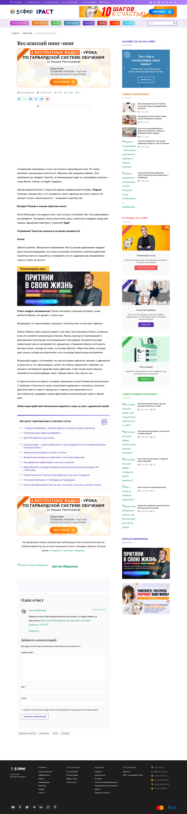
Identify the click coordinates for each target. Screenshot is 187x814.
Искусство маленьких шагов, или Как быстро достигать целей (153, 506)
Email (23, 698)
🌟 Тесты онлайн (159, 788)
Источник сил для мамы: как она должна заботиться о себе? (152, 405)
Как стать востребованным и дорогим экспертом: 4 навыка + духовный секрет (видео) (151, 131)
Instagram (55, 550)
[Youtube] (150, 2)
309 (154, 409)
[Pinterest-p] (175, 2)
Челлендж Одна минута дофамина (42, 433)
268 (154, 437)
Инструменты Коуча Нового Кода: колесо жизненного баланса (152, 117)
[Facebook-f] (154, 2)
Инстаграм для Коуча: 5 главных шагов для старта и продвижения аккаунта (152, 106)
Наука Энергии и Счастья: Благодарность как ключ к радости (57, 475)
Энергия (56, 23)
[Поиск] (174, 23)
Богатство (89, 23)
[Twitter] (158, 2)
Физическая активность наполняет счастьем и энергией (54, 457)
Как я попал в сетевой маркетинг (152, 487)
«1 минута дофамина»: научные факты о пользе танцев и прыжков (59, 428)
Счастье (115, 23)
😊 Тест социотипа (160, 780)
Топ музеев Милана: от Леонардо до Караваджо (49, 480)
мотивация (44, 733)
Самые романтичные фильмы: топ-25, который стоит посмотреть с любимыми (153, 175)
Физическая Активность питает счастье (45, 452)
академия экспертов (27, 733)
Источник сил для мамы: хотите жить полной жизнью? (154, 432)
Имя (23, 687)
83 (154, 511)
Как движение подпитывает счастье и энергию (49, 462)
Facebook (67, 550)
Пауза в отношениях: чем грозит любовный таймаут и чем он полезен (153, 142)
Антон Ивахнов (37, 610)
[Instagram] (167, 2)
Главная (15, 33)
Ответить (34, 630)
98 (154, 491)
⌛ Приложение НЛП (160, 784)
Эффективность (40, 23)
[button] (19, 99)
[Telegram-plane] (162, 2)
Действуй (27, 33)
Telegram (79, 550)
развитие (65, 733)
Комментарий (27, 653)
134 (154, 465)
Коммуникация (72, 23)
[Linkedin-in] (171, 2)
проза (55, 733)
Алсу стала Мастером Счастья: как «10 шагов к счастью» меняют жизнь (62, 484)
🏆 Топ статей (157, 767)
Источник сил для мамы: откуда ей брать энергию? (153, 460)
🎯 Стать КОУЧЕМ (158, 776)
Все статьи (128, 23)
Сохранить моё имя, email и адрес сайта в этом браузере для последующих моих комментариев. (60, 710)
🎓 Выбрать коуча (159, 772)
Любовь (102, 23)
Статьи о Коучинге (19, 23)
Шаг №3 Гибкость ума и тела (39, 438)
